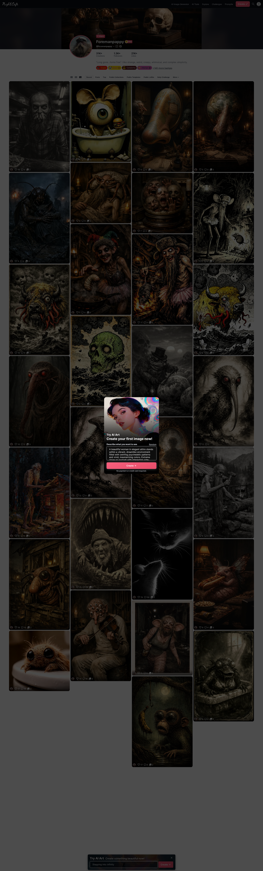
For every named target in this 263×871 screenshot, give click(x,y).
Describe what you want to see (122, 444)
